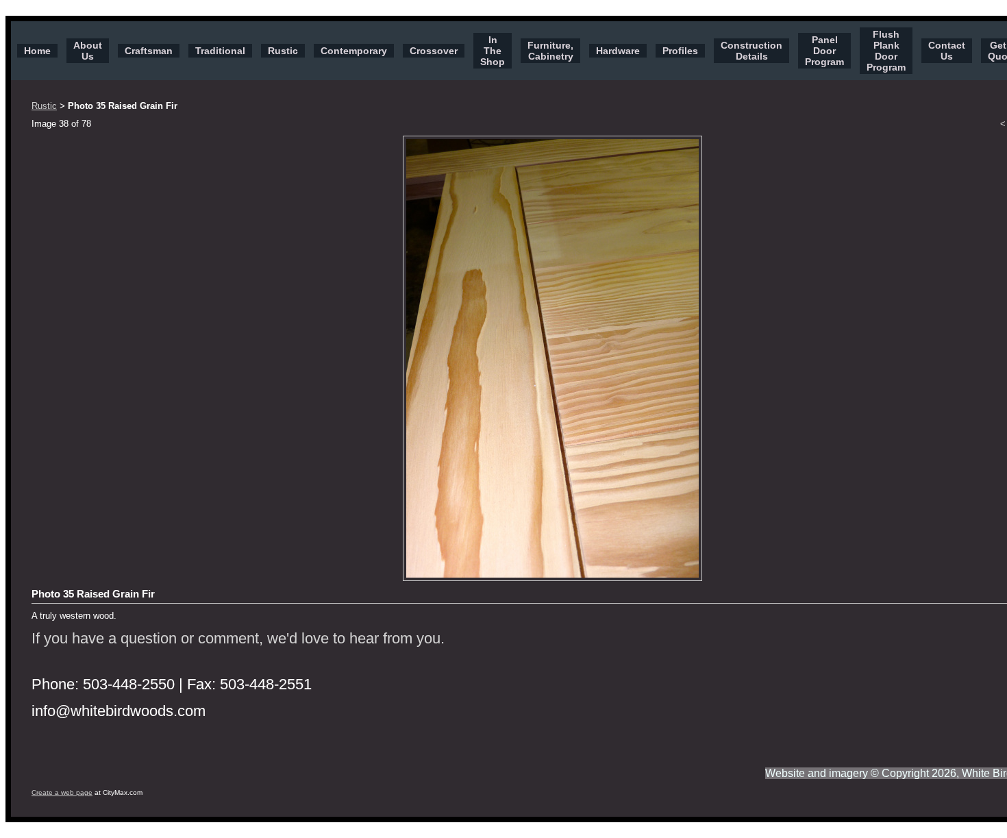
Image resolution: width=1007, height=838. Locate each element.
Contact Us (946, 51)
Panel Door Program (824, 50)
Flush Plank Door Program (886, 51)
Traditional (220, 50)
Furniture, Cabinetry (550, 51)
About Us (87, 51)
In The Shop (492, 50)
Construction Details (751, 51)
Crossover (434, 50)
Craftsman (149, 50)
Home (37, 50)
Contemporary (354, 50)
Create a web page (62, 792)
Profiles (680, 50)
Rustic (283, 50)
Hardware (618, 50)
